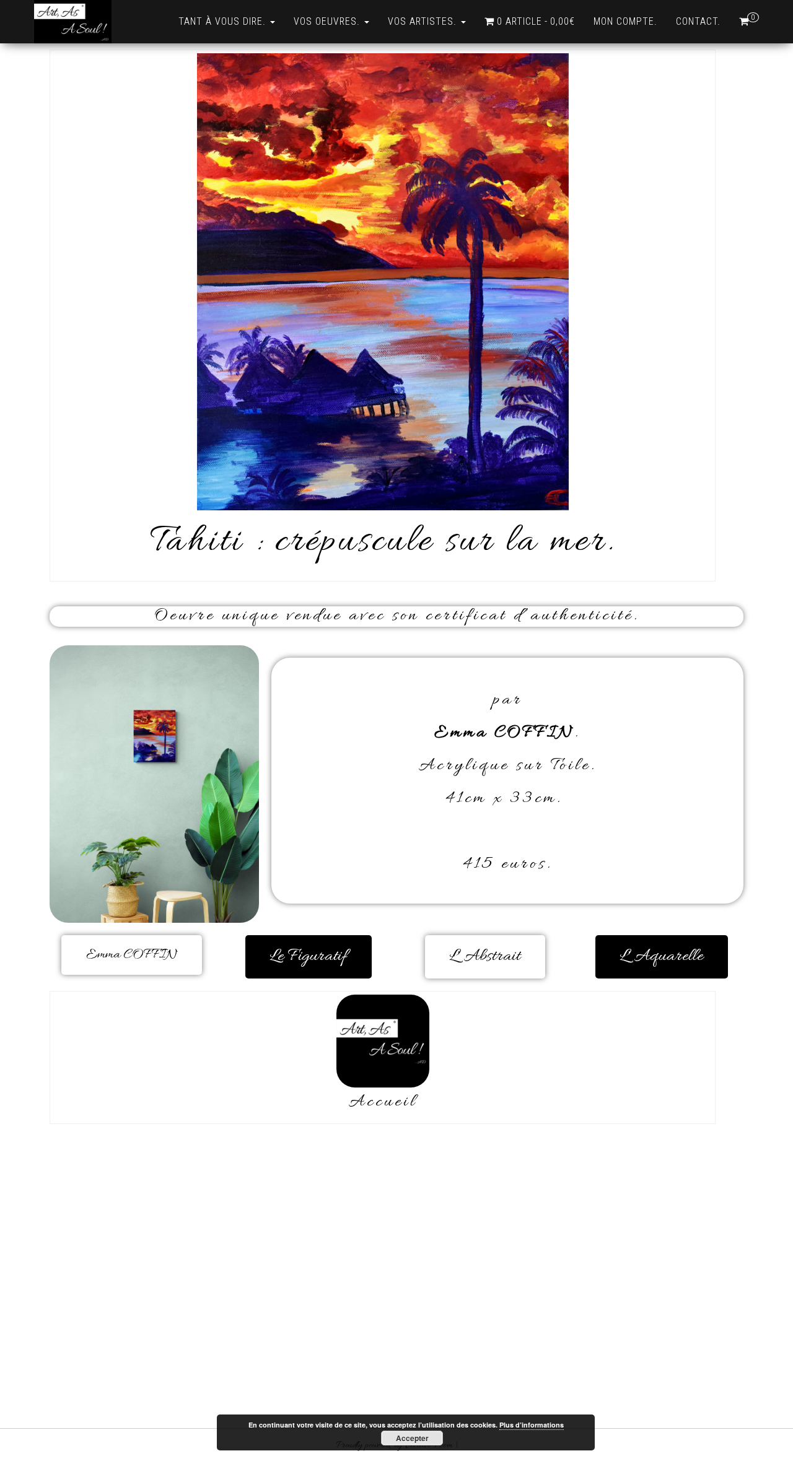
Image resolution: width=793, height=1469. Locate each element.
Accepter (412, 1438)
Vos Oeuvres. (328, 21)
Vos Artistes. (424, 21)
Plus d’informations (531, 1424)
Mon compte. (625, 21)
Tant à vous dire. (223, 21)
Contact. (698, 21)
